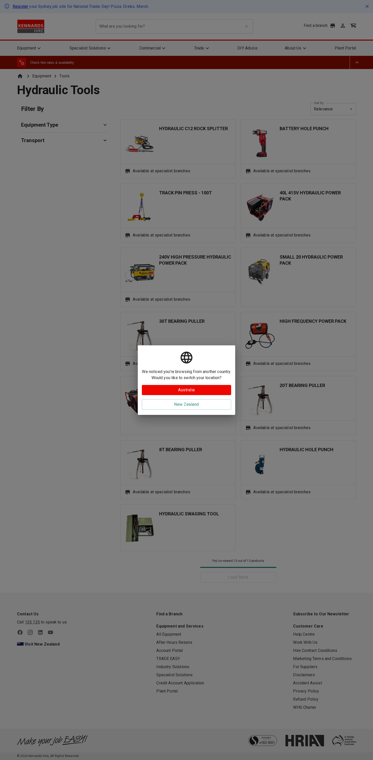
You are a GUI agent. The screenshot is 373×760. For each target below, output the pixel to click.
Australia (186, 389)
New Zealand (186, 404)
